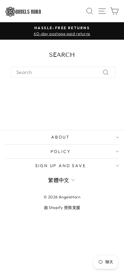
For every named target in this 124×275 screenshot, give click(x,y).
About (60, 137)
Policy (61, 151)
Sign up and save (60, 165)
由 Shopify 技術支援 (62, 207)
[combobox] (63, 72)
